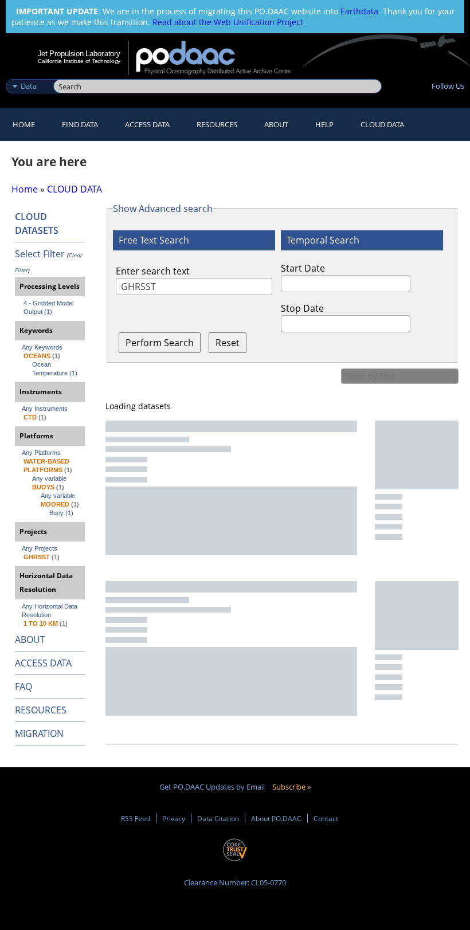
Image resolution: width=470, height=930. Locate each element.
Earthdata (359, 11)
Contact (326, 818)
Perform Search (160, 342)
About (276, 124)
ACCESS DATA (43, 663)
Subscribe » (291, 787)
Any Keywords (42, 347)
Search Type (28, 74)
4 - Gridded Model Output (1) (49, 307)
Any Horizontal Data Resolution (50, 610)
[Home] (221, 58)
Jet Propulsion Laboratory (79, 53)
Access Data (147, 124)
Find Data (80, 124)
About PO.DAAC (276, 818)
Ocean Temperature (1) (54, 368)
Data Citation (218, 818)
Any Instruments (45, 408)
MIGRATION (39, 733)
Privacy (173, 818)
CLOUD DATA (382, 124)
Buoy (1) (61, 512)
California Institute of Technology (79, 61)
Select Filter (40, 254)
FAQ (23, 686)
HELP (324, 124)
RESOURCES (217, 124)
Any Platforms (41, 452)
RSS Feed (135, 818)
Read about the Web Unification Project (227, 22)
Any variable (49, 478)
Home (24, 124)
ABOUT (30, 639)
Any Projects (39, 548)
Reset (228, 342)
